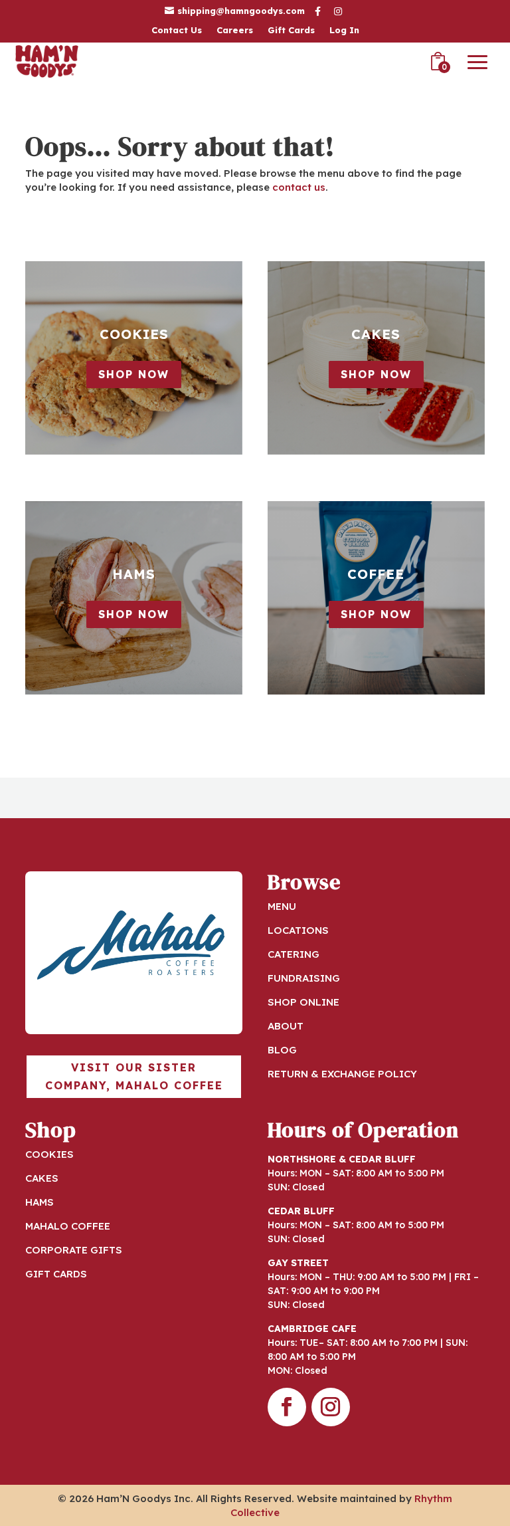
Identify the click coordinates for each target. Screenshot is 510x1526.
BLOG (282, 1049)
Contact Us (176, 30)
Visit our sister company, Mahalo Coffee (134, 1076)
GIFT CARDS (56, 1273)
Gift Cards (291, 30)
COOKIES (49, 1154)
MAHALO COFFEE (67, 1226)
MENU (282, 906)
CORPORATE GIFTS (73, 1250)
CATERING (293, 954)
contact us (298, 187)
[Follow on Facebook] (287, 1407)
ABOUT (285, 1026)
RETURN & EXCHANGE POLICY (342, 1073)
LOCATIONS (298, 930)
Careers (234, 30)
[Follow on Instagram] (330, 1407)
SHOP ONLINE (303, 1002)
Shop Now (133, 374)
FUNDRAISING (304, 978)
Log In (344, 30)
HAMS (39, 1202)
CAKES (41, 1178)
